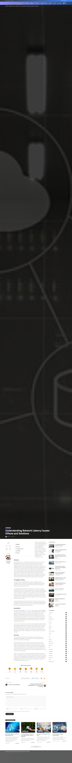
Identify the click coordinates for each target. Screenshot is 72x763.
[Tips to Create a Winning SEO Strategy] (8, 557)
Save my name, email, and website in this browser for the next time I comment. (17, 711)
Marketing (50, 641)
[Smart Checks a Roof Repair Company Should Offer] (51, 574)
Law (49, 637)
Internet (50, 633)
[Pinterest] (7, 549)
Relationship (51, 651)
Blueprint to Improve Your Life (60, 561)
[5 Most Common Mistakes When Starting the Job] (51, 551)
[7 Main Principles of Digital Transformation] (59, 727)
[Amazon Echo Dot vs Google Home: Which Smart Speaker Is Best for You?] (51, 568)
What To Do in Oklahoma (59, 589)
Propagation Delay (19, 548)
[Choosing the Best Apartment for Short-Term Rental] (51, 584)
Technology (8, 527)
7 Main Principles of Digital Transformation (57, 734)
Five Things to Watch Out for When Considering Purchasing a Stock (60, 556)
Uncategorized (51, 661)
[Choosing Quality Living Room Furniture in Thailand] (51, 546)
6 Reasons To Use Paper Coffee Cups (43, 734)
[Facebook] (7, 546)
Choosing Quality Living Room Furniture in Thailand (60, 545)
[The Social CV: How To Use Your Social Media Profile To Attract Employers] (28, 727)
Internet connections (28, 610)
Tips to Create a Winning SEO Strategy (8, 562)
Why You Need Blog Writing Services (60, 599)
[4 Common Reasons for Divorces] (51, 595)
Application (50, 612)
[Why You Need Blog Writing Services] (51, 600)
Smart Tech (51, 655)
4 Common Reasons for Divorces (60, 594)
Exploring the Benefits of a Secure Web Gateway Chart (12, 734)
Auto (49, 614)
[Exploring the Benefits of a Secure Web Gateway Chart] (12, 727)
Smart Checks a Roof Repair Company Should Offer (60, 573)
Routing (17, 553)
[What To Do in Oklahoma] (51, 590)
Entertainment (51, 618)
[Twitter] (10, 546)
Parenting (50, 645)
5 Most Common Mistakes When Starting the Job (60, 550)
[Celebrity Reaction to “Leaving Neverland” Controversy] (51, 579)
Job (49, 635)
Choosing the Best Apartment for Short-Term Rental (60, 583)
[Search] (66, 3)
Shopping (50, 653)
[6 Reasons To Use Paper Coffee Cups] (44, 727)
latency (22, 562)
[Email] (10, 549)
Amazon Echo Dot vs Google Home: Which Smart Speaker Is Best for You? (60, 567)
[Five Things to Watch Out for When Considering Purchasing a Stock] (51, 557)
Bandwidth (18, 550)
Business (50, 616)
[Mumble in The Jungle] (14, 3)
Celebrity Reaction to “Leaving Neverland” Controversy (60, 578)
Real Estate (51, 649)
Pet (49, 647)
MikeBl (8, 536)
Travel (50, 659)
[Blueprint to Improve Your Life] (51, 562)
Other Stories (51, 643)
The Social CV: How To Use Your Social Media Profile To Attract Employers (27, 735)
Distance (18, 546)
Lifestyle (50, 639)
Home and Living (51, 631)
